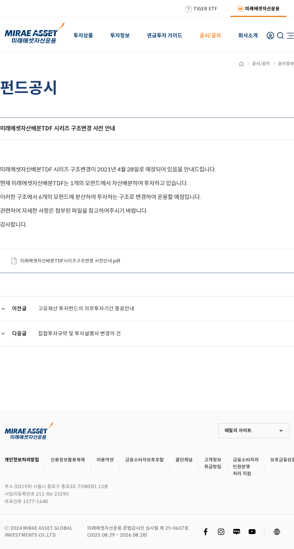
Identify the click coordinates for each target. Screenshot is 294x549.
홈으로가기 (241, 63)
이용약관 (105, 460)
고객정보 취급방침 (212, 463)
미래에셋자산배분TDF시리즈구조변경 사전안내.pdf (70, 261)
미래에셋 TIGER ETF (29, 430)
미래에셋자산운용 (262, 9)
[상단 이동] (265, 389)
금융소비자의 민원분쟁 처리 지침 (246, 467)
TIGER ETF (205, 9)
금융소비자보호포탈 (144, 460)
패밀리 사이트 (238, 431)
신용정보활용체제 (68, 460)
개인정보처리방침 (22, 460)
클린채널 (184, 460)
